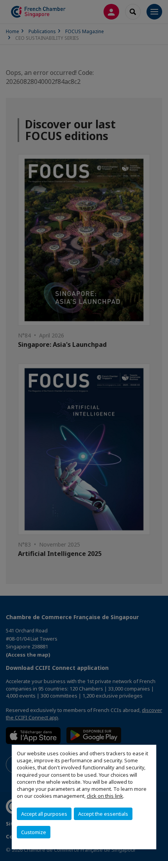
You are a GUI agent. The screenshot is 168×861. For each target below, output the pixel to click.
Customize (33, 832)
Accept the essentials (103, 813)
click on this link (105, 795)
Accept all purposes (44, 813)
